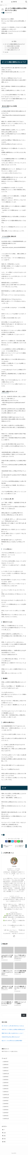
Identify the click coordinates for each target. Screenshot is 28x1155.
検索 (24, 1015)
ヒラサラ (14, 2)
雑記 (5, 1141)
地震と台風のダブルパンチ (13, 49)
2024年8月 (5, 1103)
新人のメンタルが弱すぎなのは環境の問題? (12, 1040)
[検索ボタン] (26, 2)
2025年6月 (5, 1076)
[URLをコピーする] (21, 841)
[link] (14, 936)
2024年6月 (5, 1109)
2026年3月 (5, 1064)
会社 (5, 1135)
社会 (5, 1138)
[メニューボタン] (2, 2)
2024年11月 (6, 1097)
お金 (5, 1132)
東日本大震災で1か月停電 (13, 46)
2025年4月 (5, 1082)
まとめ (6, 52)
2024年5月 (5, 1112)
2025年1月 (5, 1091)
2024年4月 (5, 1115)
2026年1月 (5, 1070)
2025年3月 (5, 1085)
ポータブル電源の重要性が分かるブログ (15, 44)
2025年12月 (6, 1073)
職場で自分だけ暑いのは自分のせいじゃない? (12, 1033)
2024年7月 (5, 1106)
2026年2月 (5, 1067)
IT (3, 12)
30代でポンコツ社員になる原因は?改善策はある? (13, 1029)
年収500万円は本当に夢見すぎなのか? (11, 1037)
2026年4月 (5, 1061)
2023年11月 (6, 1118)
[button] (6, 841)
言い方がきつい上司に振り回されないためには (13, 1025)
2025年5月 (5, 1079)
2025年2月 (5, 1088)
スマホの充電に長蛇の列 (13, 48)
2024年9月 (5, 1100)
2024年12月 (6, 1094)
